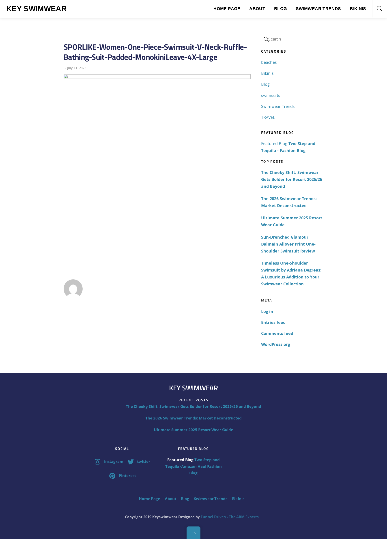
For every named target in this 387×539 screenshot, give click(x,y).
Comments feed (277, 333)
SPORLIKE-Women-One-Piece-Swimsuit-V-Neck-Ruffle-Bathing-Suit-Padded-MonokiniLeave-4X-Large (155, 52)
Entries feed (273, 322)
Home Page (226, 8)
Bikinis (358, 8)
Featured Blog (274, 143)
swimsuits (270, 95)
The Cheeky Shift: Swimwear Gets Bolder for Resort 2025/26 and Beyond (291, 179)
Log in (267, 311)
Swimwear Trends (318, 8)
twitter (143, 461)
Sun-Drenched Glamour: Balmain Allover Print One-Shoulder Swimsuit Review (288, 244)
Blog (280, 8)
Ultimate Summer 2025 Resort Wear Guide (291, 221)
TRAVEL (268, 117)
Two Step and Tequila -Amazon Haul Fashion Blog (193, 466)
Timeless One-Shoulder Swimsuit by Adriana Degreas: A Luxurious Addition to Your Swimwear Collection (291, 273)
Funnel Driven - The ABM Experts (230, 516)
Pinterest (127, 475)
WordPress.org (275, 344)
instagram (113, 461)
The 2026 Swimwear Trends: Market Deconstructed (289, 202)
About (257, 8)
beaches (269, 62)
